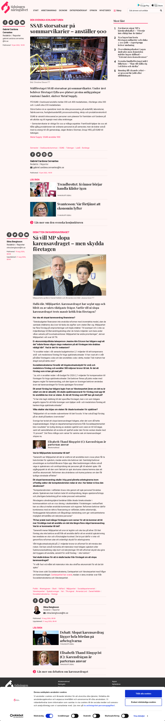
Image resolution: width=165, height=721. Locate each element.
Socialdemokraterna (41, 594)
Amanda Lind (81, 591)
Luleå (78, 148)
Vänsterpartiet (39, 591)
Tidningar (70, 148)
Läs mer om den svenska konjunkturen (59, 222)
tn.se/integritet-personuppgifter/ (99, 705)
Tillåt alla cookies (143, 693)
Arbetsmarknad (48, 10)
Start (36, 10)
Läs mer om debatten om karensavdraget (62, 671)
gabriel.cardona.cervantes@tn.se (13, 39)
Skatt (54, 589)
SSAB (62, 148)
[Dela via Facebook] (5, 22)
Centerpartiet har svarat (61, 575)
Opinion (93, 10)
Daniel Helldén (95, 591)
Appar (114, 681)
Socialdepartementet (86, 589)
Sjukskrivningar (53, 591)
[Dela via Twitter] (11, 22)
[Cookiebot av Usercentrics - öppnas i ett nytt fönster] (16, 716)
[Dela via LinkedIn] (16, 22)
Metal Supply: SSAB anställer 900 (45, 137)
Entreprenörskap (78, 10)
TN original (70, 591)
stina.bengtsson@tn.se (16, 248)
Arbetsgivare (45, 589)
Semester (34, 148)
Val (62, 591)
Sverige (54, 594)
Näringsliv (61, 684)
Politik (35, 589)
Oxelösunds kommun (49, 148)
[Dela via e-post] (22, 22)
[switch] (75, 716)
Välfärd (62, 589)
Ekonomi (63, 10)
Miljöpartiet (71, 589)
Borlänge (85, 148)
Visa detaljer (139, 716)
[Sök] (161, 10)
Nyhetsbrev (105, 10)
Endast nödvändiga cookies (143, 702)
